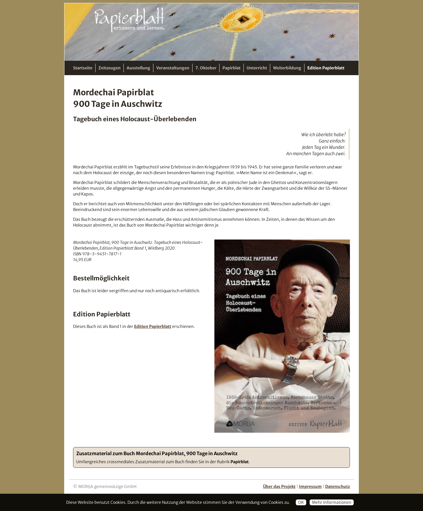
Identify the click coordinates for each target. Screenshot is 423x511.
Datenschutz (337, 486)
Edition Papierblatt (325, 68)
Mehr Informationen (331, 502)
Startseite (82, 68)
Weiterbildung (287, 68)
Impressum (310, 486)
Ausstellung (138, 68)
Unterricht (257, 68)
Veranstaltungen (172, 68)
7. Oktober (205, 68)
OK (301, 502)
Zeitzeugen (109, 68)
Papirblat (231, 68)
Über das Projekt (279, 486)
